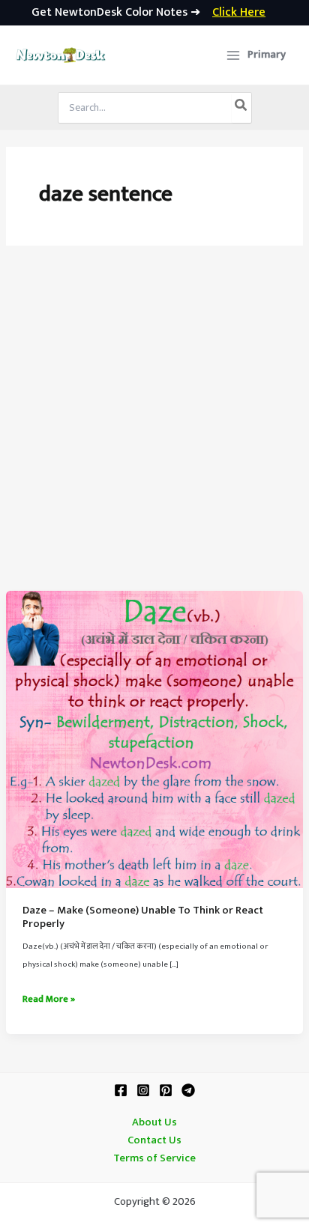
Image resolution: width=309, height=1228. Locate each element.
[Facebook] (121, 1090)
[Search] (241, 108)
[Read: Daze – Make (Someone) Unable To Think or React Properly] (154, 739)
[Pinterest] (165, 1090)
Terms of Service (154, 1158)
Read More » (48, 1000)
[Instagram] (143, 1090)
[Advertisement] (154, 429)
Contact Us (155, 1140)
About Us (154, 1122)
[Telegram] (188, 1090)
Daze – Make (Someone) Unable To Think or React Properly (142, 917)
